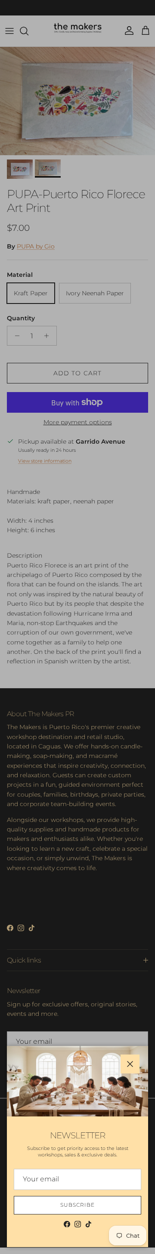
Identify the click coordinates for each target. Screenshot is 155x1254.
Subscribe (77, 1205)
